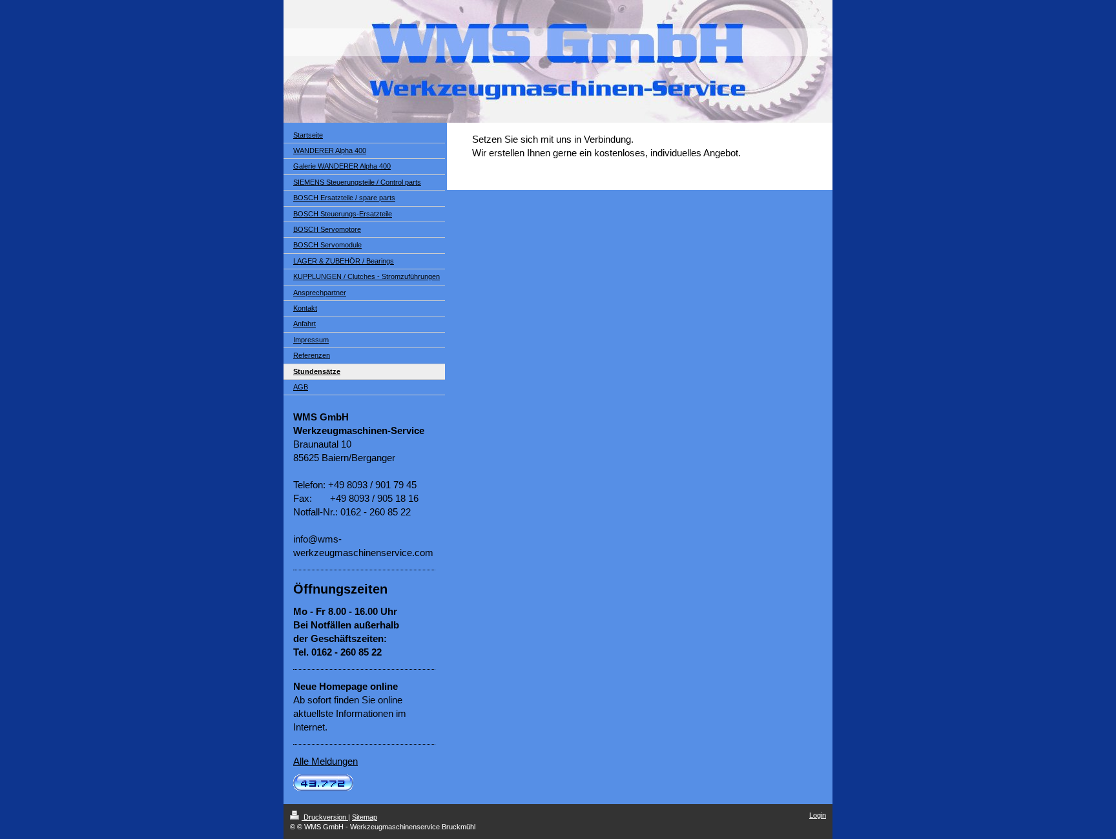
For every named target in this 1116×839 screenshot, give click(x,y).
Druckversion (325, 817)
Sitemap (364, 817)
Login (817, 815)
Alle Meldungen (325, 761)
